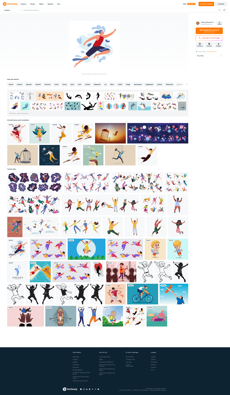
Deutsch (153, 364)
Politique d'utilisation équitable (157, 390)
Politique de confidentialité (140, 390)
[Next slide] (185, 84)
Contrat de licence (104, 357)
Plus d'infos (200, 56)
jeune (72, 84)
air (105, 84)
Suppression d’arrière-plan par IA (81, 377)
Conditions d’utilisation (125, 390)
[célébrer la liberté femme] (83, 133)
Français (153, 367)
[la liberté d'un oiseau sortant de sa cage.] (110, 133)
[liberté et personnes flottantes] (135, 316)
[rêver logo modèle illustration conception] (17, 271)
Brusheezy (76, 357)
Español (153, 359)
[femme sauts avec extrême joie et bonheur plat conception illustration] (86, 249)
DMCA (101, 359)
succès (64, 84)
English (153, 357)
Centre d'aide (130, 357)
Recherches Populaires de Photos (107, 369)
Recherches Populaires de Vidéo (107, 373)
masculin (29, 84)
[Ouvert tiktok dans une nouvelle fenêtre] (92, 389)
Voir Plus (182, 106)
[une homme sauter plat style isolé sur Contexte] (81, 316)
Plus (58, 4)
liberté (11, 84)
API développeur (78, 370)
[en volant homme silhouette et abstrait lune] (98, 271)
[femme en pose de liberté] (17, 133)
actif (79, 84)
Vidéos (41, 4)
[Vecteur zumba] (121, 271)
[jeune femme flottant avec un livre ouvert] (15, 227)
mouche (38, 84)
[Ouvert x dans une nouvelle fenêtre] (95, 389)
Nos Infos (129, 362)
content (87, 84)
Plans (184, 4)
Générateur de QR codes (80, 381)
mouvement (138, 84)
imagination (149, 84)
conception (180, 84)
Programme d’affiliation (106, 362)
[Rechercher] (219, 10)
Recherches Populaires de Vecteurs (107, 365)
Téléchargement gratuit (209, 31)
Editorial (50, 4)
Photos (32, 4)
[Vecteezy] (10, 4)
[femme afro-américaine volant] (71, 155)
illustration (169, 84)
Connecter (221, 4)
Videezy (75, 362)
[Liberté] (93, 155)
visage (128, 84)
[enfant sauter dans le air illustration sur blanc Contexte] (145, 271)
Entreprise (76, 364)
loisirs (56, 84)
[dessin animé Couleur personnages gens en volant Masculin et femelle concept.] (153, 204)
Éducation (76, 367)
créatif (120, 84)
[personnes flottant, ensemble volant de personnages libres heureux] (125, 249)
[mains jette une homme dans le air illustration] (25, 316)
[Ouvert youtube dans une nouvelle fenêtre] (98, 389)
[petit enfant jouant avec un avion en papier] (112, 316)
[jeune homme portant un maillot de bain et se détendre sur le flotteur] (157, 316)
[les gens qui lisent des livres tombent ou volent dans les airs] (71, 271)
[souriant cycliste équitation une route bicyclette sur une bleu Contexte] (142, 294)
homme (19, 84)
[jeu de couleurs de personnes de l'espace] (157, 133)
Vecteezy (75, 359)
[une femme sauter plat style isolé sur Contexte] (94, 316)
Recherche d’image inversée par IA (81, 373)
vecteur (159, 84)
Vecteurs (23, 4)
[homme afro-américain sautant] (61, 133)
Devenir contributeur (129, 365)
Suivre (219, 24)
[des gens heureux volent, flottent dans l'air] (48, 249)
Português (154, 362)
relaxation (97, 84)
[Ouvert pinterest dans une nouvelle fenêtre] (89, 389)
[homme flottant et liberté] (17, 249)
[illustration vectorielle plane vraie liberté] (39, 133)
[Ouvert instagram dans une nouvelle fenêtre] (84, 389)
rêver (112, 84)
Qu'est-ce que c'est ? (212, 51)
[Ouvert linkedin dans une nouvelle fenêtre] (86, 389)
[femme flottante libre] (147, 155)
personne (47, 84)
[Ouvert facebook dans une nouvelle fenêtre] (81, 389)
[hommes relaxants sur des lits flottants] (40, 271)
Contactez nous (130, 359)
